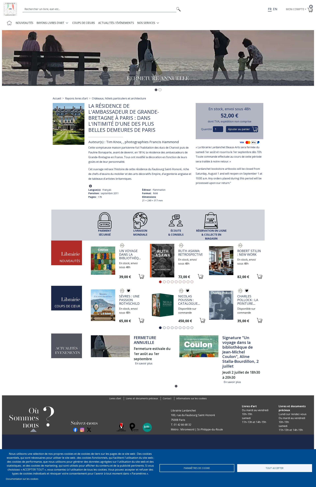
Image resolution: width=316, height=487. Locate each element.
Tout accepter (274, 468)
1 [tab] (160, 282)
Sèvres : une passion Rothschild (129, 300)
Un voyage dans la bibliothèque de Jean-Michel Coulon (131, 260)
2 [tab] (164, 282)
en (275, 9)
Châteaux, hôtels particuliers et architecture (119, 98)
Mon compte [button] (295, 9)
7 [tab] (184, 282)
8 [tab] (188, 282)
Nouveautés (24, 23)
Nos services (146, 23)
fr (270, 9)
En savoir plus (143, 363)
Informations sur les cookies (191, 398)
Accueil (57, 98)
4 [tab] (172, 282)
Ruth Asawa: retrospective (190, 253)
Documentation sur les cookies (22, 478)
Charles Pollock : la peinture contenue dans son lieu (249, 303)
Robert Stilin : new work (249, 253)
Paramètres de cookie (197, 468)
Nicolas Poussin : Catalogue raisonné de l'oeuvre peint (188, 305)
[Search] (178, 9)
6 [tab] (180, 282)
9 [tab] (192, 282)
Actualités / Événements (116, 23)
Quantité (206, 129)
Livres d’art (115, 398)
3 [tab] (168, 282)
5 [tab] (176, 282)
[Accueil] (11, 9)
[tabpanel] (117, 261)
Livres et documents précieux (142, 398)
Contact (167, 398)
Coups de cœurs (83, 23)
